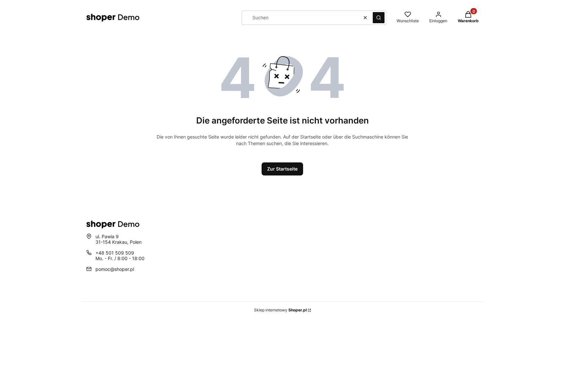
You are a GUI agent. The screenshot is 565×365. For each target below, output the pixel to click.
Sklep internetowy (280, 309)
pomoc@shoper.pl (114, 269)
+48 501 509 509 (114, 253)
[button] (379, 17)
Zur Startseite (282, 169)
